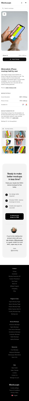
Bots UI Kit (14, 357)
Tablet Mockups (14, 337)
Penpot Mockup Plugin (14, 306)
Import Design (15, 59)
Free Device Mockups (14, 329)
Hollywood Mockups (14, 352)
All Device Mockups (14, 324)
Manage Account (14, 377)
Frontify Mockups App (14, 311)
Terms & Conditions (14, 390)
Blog (14, 291)
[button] (22, 2)
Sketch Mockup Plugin (14, 304)
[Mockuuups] (10, 3)
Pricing (14, 271)
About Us (14, 283)
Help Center (14, 368)
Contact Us (14, 375)
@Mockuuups (18, 240)
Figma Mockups (14, 327)
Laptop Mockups (14, 339)
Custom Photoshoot (14, 279)
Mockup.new (14, 314)
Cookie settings (14, 388)
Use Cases (14, 281)
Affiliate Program (14, 286)
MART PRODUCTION (11, 87)
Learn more (15, 118)
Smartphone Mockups (14, 332)
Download (14, 274)
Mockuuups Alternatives (14, 355)
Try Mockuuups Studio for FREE (14, 216)
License (14, 373)
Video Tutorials (14, 370)
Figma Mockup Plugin (14, 301)
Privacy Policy (14, 392)
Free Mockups (14, 350)
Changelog (14, 288)
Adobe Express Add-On (14, 309)
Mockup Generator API (14, 276)
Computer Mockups (14, 334)
